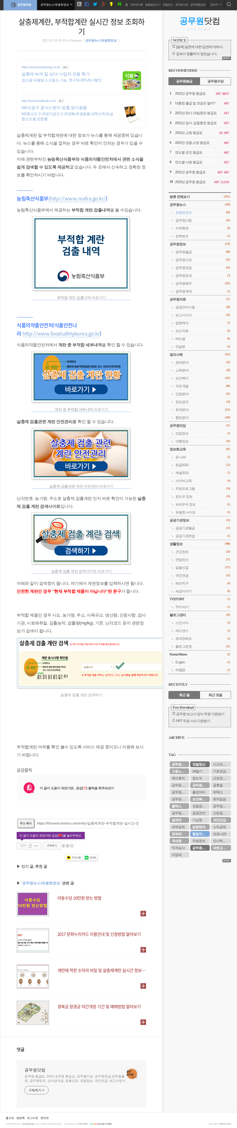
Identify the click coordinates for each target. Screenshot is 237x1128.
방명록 (20, 1118)
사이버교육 (202, 481)
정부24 (176, 834)
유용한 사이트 (202, 512)
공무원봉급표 (198, 4)
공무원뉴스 (200, 205)
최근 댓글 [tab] (215, 695)
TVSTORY (200, 599)
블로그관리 (200, 615)
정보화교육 (200, 449)
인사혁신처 (221, 841)
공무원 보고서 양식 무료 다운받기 (200, 714)
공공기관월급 (202, 528)
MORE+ (226, 58)
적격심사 (178, 848)
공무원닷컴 (24, 4)
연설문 (202, 347)
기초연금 (219, 771)
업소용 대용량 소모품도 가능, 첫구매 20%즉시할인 (62, 80)
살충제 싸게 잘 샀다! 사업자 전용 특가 (56, 74)
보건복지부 (200, 799)
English (202, 662)
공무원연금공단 (201, 785)
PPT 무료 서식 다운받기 (193, 721)
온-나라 (202, 457)
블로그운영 (202, 646)
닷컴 (200, 21)
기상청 (197, 820)
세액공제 (178, 827)
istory (83, 1124)
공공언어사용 (202, 307)
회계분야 (202, 410)
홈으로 (10, 1118)
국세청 (176, 841)
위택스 (218, 792)
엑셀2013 (202, 473)
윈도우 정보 (202, 496)
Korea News (200, 654)
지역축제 (202, 228)
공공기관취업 (202, 536)
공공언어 (198, 813)
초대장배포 (202, 638)
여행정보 (202, 441)
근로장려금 (221, 778)
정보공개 (202, 402)
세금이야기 (202, 591)
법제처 (176, 820)
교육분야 (202, 370)
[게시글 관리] (36, 845)
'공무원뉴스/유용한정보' (41, 883)
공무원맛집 (200, 425)
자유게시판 (136, 4)
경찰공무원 (200, 806)
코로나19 (219, 834)
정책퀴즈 (202, 236)
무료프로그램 (202, 489)
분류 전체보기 (200, 197)
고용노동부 (180, 771)
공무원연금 (202, 268)
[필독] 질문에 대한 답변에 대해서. (199, 47)
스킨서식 (202, 623)
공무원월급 (202, 252)
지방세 (176, 855)
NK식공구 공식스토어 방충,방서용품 (54, 107)
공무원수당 (181, 4)
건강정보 (202, 552)
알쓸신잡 (202, 567)
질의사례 (200, 354)
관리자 (214, 4)
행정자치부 (200, 834)
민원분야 (202, 394)
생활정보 (200, 544)
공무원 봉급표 (180, 799)
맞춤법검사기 (152, 4)
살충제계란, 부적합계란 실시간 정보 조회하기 (81, 26)
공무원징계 (202, 276)
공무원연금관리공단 (222, 806)
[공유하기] (30, 845)
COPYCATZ (225, 1124)
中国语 (202, 670)
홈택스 (176, 806)
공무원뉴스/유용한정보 (101, 40)
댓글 (21, 1049)
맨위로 (45, 1118)
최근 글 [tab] (184, 695)
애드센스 (202, 631)
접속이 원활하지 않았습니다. (196, 54)
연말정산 (168, 4)
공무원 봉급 (180, 785)
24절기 (197, 771)
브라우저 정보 (202, 504)
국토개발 (202, 386)
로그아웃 (32, 1118)
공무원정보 (200, 244)
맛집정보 (202, 433)
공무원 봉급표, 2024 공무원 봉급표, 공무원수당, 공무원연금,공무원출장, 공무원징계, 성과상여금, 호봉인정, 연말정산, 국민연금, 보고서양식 (75, 1078)
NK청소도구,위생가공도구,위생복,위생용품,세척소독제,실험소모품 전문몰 (67, 116)
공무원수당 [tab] (215, 81)
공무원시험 (202, 220)
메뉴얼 (202, 339)
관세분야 (202, 362)
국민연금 (202, 575)
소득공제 (219, 827)
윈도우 (197, 778)
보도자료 (202, 331)
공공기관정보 (200, 520)
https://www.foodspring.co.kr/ (41, 67)
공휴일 (218, 785)
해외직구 (202, 583)
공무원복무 (202, 283)
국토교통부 (221, 848)
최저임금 (219, 799)
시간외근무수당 (222, 764)
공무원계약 (202, 291)
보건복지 (202, 378)
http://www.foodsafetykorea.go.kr (61, 333)
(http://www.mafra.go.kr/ (77, 198)
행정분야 (202, 418)
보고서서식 (202, 315)
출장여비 (198, 792)
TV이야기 (202, 607)
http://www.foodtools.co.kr (39, 101)
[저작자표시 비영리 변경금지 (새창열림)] (67, 846)
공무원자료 (200, 299)
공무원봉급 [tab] (184, 81)
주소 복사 (26, 823)
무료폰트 (198, 841)
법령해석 (202, 323)
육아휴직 (178, 778)
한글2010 (202, 465)
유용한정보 (202, 212)
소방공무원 (221, 813)
